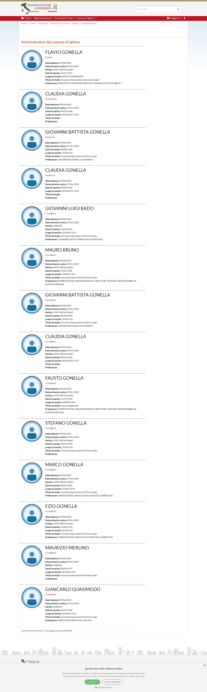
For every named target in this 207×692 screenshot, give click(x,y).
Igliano (75, 23)
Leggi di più (139, 676)
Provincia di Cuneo (60, 23)
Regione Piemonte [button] (43, 18)
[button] (103, 687)
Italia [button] (28, 18)
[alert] (103, 677)
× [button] (204, 665)
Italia (32, 23)
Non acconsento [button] (112, 682)
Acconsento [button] (92, 682)
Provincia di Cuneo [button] (64, 18)
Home (24, 23)
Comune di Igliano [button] (86, 18)
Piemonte (43, 23)
